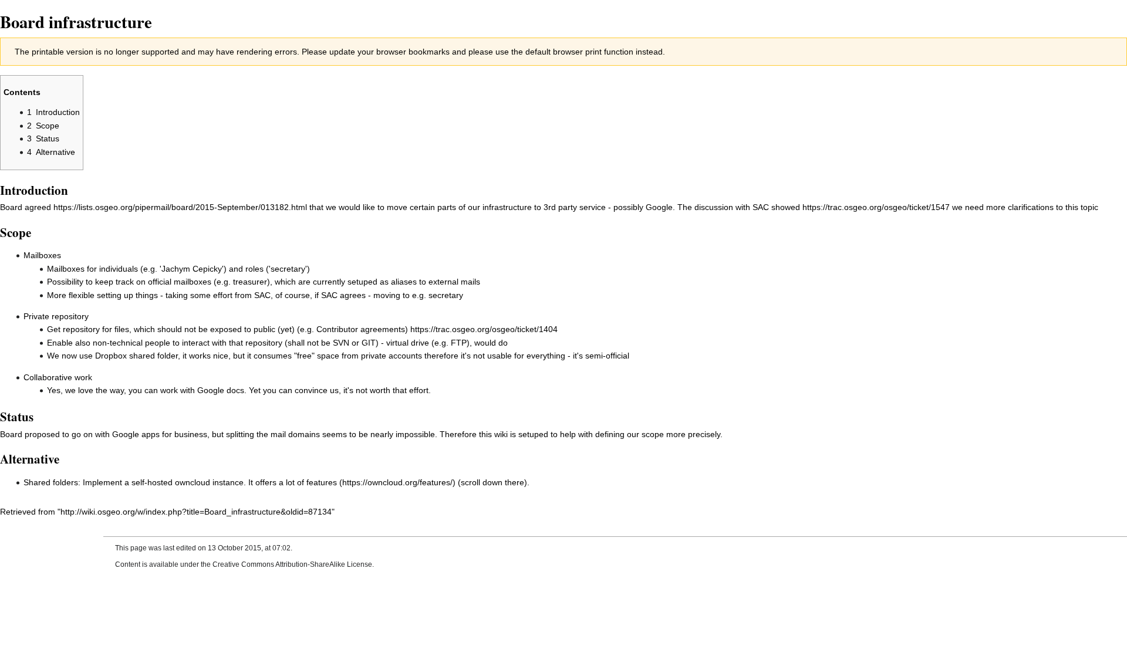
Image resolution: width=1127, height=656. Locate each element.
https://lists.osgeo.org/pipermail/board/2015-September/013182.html (180, 207)
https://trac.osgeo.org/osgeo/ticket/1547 (876, 207)
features (321, 482)
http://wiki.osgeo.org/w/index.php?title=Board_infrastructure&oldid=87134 (196, 511)
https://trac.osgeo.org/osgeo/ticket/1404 (484, 329)
